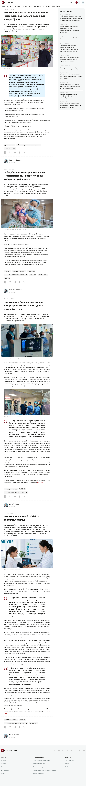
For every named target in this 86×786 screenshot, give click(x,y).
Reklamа (67, 767)
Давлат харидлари (38, 773)
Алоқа (67, 763)
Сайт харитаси (69, 760)
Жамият (33, 275)
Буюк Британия (10, 148)
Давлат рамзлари (38, 767)
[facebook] (67, 750)
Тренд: (3, 6)
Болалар (7, 271)
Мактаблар (33, 723)
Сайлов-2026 (10, 6)
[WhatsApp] (10, 152)
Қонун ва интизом (38, 6)
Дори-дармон (9, 145)
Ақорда (17, 6)
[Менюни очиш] (83, 2)
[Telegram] (14, 152)
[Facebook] (19, 152)
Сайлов (7, 278)
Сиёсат (3, 763)
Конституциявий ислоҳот (52, 6)
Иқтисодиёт (5, 770)
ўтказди (40, 482)
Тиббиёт (22, 489)
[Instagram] (5, 152)
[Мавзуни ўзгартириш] (77, 2)
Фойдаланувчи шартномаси (41, 760)
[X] (24, 152)
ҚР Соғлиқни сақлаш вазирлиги (28, 145)
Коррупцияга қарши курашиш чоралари (44, 770)
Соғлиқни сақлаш (19, 271)
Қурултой (31, 271)
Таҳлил (3, 767)
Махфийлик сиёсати (39, 763)
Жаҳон (3, 773)
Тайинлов (24, 6)
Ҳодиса (30, 6)
